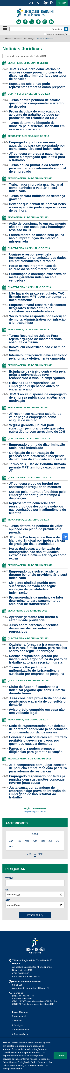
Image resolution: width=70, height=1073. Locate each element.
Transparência (21, 1034)
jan (11, 840)
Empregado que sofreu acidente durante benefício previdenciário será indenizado (38, 575)
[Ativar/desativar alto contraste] (51, 2)
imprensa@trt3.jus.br (35, 811)
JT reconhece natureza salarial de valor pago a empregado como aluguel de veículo (35, 417)
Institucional (20, 1016)
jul (57, 840)
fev (19, 840)
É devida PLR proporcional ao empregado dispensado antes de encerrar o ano (34, 386)
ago (11, 846)
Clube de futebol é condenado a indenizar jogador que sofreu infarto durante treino (37, 690)
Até (7, 900)
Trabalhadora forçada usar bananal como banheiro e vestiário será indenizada (36, 188)
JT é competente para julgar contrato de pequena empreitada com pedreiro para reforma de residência (38, 768)
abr (35, 840)
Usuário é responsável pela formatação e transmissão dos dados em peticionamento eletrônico (38, 258)
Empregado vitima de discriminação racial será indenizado (37, 446)
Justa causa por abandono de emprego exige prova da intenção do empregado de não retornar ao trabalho (37, 792)
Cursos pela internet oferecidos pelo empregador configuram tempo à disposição (37, 495)
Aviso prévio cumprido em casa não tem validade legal (37, 711)
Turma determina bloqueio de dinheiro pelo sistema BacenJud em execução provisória (37, 126)
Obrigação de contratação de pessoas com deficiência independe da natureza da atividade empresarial (37, 456)
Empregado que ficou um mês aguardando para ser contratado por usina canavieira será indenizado (37, 145)
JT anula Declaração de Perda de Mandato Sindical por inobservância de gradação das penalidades (37, 540)
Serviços (18, 1025)
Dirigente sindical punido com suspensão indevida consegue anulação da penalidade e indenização (32, 587)
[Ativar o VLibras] (45, 3)
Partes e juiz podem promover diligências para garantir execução (36, 750)
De (6, 889)
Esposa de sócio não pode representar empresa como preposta (37, 85)
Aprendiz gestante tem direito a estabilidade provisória (33, 618)
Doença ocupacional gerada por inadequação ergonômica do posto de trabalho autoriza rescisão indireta (38, 659)
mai (43, 840)
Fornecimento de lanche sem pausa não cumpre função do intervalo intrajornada (36, 238)
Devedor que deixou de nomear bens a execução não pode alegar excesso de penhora (37, 207)
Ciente (60, 1055)
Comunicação (29, 39)
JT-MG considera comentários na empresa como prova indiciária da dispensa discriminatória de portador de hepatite (38, 74)
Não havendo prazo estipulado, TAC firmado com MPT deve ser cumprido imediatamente (37, 297)
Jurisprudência (21, 1029)
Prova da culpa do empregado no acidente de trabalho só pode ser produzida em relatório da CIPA (34, 115)
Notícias (17, 39)
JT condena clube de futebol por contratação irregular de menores (35, 485)
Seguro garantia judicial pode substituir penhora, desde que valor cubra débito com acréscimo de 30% (37, 428)
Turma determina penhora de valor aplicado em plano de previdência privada (36, 529)
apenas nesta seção (57, 34)
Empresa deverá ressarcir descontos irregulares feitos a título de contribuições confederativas (37, 308)
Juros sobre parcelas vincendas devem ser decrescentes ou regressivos (33, 628)
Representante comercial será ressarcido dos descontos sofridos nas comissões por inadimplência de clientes (37, 508)
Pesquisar (33, 915)
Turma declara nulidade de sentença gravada (37, 197)
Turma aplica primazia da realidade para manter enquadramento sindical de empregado (37, 168)
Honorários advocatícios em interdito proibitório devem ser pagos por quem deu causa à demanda (38, 740)
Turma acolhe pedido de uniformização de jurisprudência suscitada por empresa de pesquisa (36, 670)
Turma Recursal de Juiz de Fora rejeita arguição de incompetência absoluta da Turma (35, 339)
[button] (62, 3)
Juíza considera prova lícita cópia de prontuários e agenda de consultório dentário (37, 701)
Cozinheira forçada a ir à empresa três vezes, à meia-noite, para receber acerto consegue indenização (38, 648)
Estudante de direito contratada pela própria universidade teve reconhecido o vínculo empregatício (37, 375)
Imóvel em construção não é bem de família (37, 348)
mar (27, 840)
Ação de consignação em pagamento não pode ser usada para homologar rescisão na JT (37, 227)
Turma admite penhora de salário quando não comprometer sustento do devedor (36, 103)
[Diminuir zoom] (38, 3)
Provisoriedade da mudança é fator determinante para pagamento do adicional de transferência (36, 601)
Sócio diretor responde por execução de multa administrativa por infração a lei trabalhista (37, 319)
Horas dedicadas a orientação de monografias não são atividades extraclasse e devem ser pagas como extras (37, 553)
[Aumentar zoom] (31, 3)
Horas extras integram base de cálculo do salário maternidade (33, 267)
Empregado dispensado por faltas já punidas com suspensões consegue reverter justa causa (37, 779)
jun (50, 840)
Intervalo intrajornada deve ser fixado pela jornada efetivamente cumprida (38, 356)
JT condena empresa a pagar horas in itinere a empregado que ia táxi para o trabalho (38, 157)
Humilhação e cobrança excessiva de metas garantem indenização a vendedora (37, 277)
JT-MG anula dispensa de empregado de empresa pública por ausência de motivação (38, 397)
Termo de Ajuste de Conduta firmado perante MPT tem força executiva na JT (37, 467)
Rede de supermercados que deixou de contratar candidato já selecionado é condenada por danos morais (38, 729)
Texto (9, 878)
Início (9, 39)
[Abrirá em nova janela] (18, 21)
